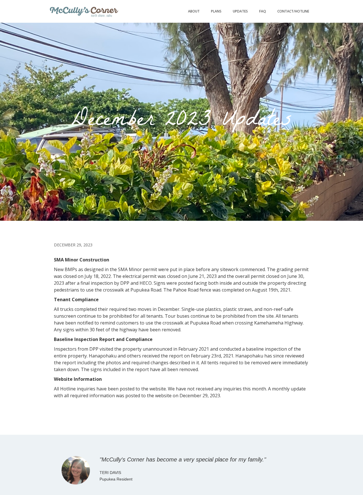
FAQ (262, 11)
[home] (83, 11)
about (194, 11)
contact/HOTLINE (293, 11)
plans (216, 11)
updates (240, 11)
